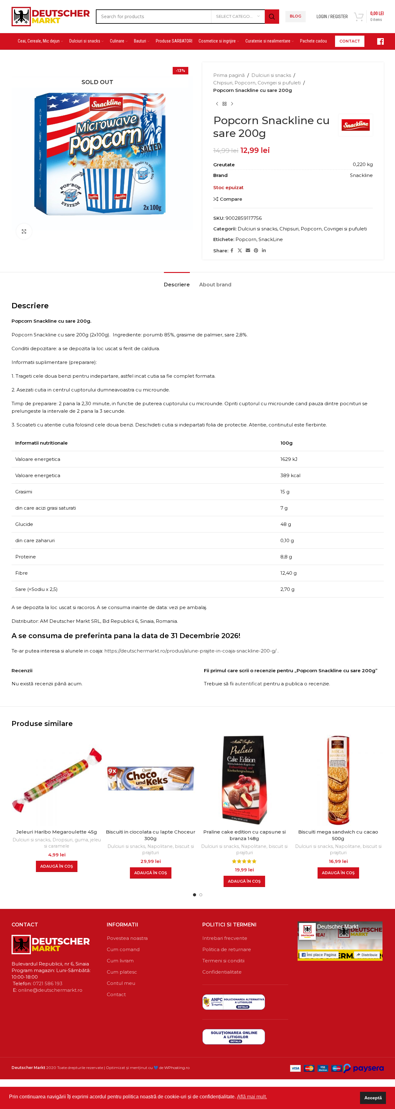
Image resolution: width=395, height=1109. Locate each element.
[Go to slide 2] (200, 894)
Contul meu (121, 983)
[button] (56, 866)
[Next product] (232, 104)
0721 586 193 (47, 983)
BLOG (295, 16)
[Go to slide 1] (194, 894)
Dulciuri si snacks (271, 75)
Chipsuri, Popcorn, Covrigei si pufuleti (257, 83)
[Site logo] (51, 16)
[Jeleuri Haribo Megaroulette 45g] (57, 780)
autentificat (248, 684)
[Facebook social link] (232, 250)
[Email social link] (248, 250)
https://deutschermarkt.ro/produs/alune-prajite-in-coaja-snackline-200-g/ (190, 651)
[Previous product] (217, 104)
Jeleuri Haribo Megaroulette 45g (56, 832)
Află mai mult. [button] (252, 1096)
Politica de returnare (226, 949)
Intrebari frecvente (224, 938)
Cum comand (123, 949)
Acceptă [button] (373, 1097)
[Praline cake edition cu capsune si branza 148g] (244, 780)
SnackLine (271, 239)
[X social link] (240, 250)
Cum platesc (122, 972)
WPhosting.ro (177, 1067)
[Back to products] (224, 104)
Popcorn (245, 239)
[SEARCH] (272, 16)
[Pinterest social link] (256, 250)
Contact (116, 994)
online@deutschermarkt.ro (50, 990)
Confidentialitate (222, 972)
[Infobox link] (377, 41)
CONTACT (349, 41)
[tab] (177, 281)
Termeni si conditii (223, 961)
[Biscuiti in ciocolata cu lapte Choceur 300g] (150, 780)
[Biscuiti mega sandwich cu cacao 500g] (338, 780)
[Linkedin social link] (264, 250)
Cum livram (120, 961)
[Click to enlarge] (24, 231)
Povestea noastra (127, 938)
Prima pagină (229, 75)
